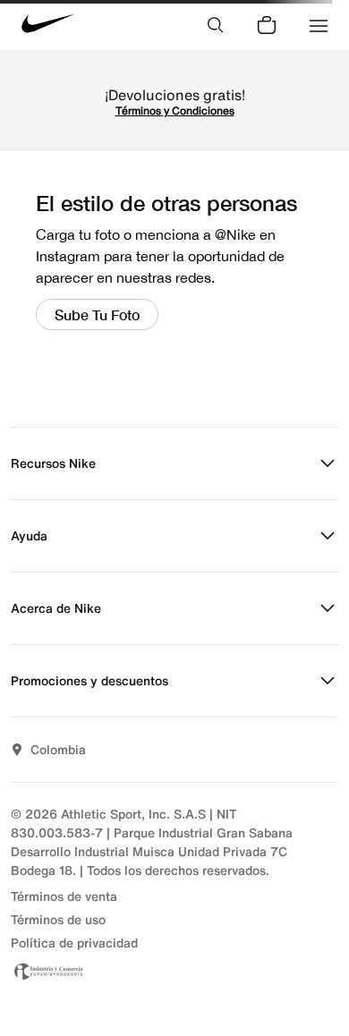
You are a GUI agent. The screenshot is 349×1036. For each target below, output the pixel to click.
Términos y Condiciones (174, 110)
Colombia (58, 749)
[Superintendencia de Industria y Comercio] (174, 971)
